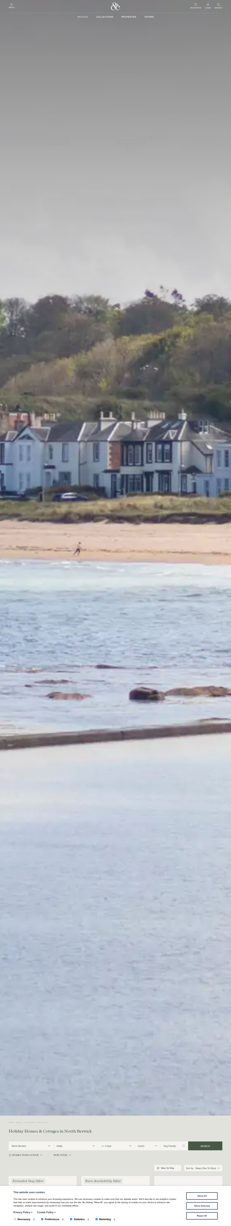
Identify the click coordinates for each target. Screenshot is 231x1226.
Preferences (52, 1219)
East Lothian (29, 1122)
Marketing (105, 1219)
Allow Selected (202, 1206)
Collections (104, 17)
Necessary (24, 1219)
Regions (82, 17)
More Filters (61, 1155)
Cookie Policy (46, 1212)
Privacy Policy (22, 1212)
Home (11, 1122)
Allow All (202, 1196)
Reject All (202, 1215)
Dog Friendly (170, 1145)
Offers (149, 17)
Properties (128, 17)
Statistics (79, 1219)
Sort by (189, 1168)
